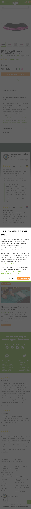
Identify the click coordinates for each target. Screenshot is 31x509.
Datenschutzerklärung (11, 264)
